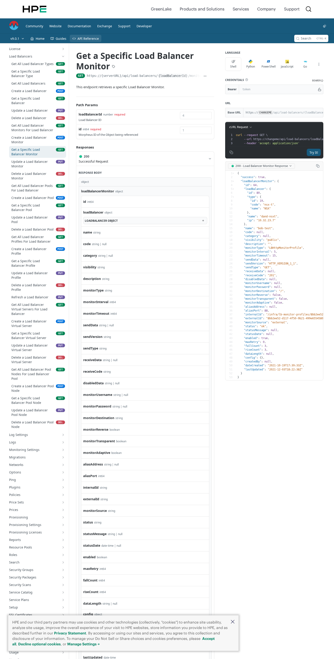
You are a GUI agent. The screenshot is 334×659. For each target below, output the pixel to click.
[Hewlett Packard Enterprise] (34, 9)
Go (305, 66)
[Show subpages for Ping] (63, 480)
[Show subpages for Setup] (63, 607)
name (87, 232)
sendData (90, 325)
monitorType (93, 290)
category (90, 255)
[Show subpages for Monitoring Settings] (63, 450)
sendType (90, 348)
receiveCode (92, 371)
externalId (91, 499)
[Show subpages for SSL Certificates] (63, 615)
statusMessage (95, 534)
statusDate (91, 545)
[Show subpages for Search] (63, 562)
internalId (91, 487)
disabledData (93, 383)
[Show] (319, 89)
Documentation (79, 26)
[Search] (308, 9)
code (87, 244)
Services (241, 9)
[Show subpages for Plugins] (63, 487)
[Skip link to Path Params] (73, 104)
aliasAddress (93, 464)
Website (55, 26)
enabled (89, 557)
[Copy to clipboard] (211, 76)
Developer (144, 26)
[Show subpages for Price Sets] (63, 502)
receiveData (92, 360)
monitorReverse (95, 429)
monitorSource (95, 510)
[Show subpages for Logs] (63, 442)
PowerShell (269, 66)
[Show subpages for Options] (63, 472)
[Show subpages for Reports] (63, 540)
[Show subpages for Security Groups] (63, 570)
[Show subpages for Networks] (63, 465)
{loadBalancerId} (172, 76)
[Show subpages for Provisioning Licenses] (63, 532)
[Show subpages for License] (63, 49)
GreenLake (161, 9)
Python (250, 66)
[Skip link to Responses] (73, 147)
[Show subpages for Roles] (63, 555)
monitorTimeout (96, 313)
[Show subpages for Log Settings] (63, 435)
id (80, 129)
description (92, 279)
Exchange (104, 26)
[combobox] (196, 115)
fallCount (90, 580)
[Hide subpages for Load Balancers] (63, 56)
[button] (232, 622)
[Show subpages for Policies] (63, 495)
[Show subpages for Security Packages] (63, 577)
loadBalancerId (90, 114)
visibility (89, 267)
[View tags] (113, 67)
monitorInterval (95, 302)
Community (34, 26)
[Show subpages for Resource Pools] (63, 547)
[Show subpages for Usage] (63, 652)
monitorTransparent (99, 441)
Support (291, 9)
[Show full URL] (205, 76)
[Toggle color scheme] (324, 26)
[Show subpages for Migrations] (63, 457)
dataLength (92, 603)
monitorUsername (97, 394)
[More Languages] (318, 64)
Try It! (313, 152)
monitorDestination (98, 418)
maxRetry (90, 568)
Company (266, 9)
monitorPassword (97, 406)
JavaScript (287, 66)
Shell (233, 66)
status (88, 522)
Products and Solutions (202, 9)
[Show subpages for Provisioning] (63, 517)
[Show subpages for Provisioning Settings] (63, 525)
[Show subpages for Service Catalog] (63, 592)
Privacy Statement (70, 633)
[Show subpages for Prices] (63, 510)
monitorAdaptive (96, 452)
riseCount (90, 592)
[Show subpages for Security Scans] (63, 585)
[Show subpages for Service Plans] (63, 600)
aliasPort (90, 476)
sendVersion (92, 337)
